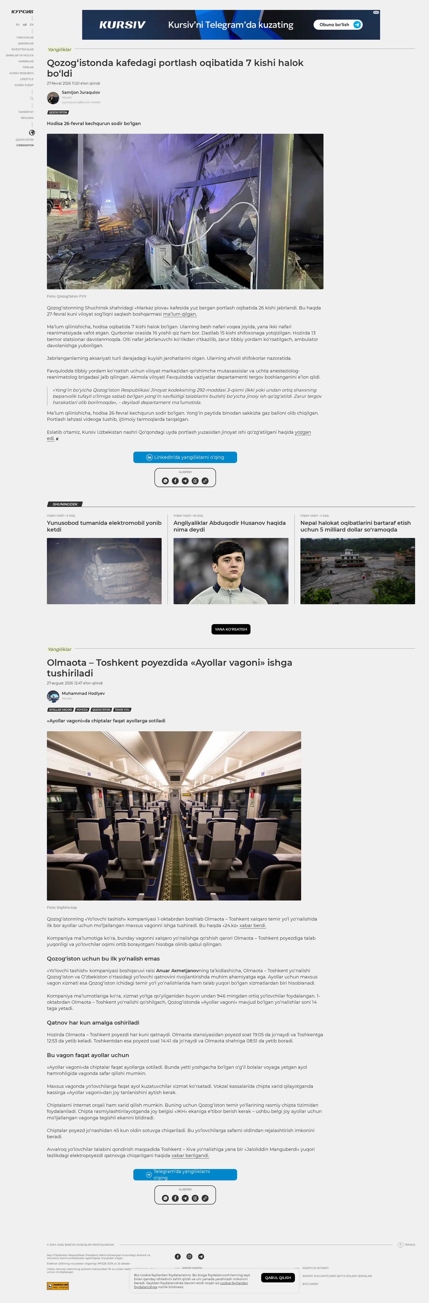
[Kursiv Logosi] (22, 11)
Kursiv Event (24, 85)
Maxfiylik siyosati (315, 1268)
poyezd (82, 709)
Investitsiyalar (22, 49)
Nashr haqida (192, 1268)
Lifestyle (27, 79)
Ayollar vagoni (60, 709)
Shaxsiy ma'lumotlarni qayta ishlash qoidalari (337, 1276)
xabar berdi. (253, 925)
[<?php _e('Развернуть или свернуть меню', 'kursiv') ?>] (32, 133)
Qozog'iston (25, 139)
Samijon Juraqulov (81, 92)
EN (32, 24)
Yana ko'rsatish (231, 629)
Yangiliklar (25, 37)
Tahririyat (26, 112)
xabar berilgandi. (190, 1155)
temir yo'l (122, 709)
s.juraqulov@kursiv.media (81, 102)
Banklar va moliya (20, 55)
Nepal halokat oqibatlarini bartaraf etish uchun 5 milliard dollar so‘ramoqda (355, 526)
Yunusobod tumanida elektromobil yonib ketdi (104, 526)
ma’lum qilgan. (180, 314)
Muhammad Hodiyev (83, 693)
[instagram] (189, 1257)
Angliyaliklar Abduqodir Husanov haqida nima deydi (230, 526)
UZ (25, 24)
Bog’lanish (310, 1284)
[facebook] (178, 1257)
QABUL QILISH (278, 1277)
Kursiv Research (21, 73)
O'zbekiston (25, 145)
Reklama (27, 118)
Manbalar (26, 61)
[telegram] (201, 1257)
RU (18, 24)
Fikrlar (28, 67)
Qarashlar (26, 43)
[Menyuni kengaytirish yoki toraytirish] (32, 99)
